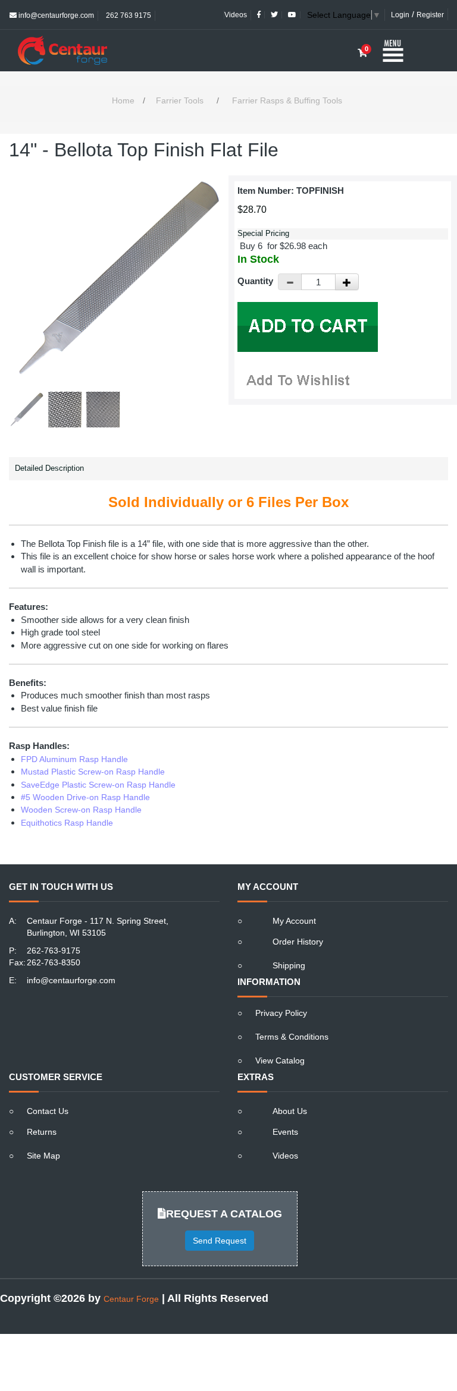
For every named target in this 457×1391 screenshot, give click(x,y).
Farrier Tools (180, 100)
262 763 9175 (127, 15)
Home (123, 100)
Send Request (219, 1240)
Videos (235, 15)
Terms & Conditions (291, 1036)
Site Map (43, 1155)
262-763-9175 (53, 950)
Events (285, 1132)
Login (400, 15)
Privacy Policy (281, 1013)
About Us (290, 1111)
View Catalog (280, 1060)
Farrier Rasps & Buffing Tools (287, 100)
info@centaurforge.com (55, 15)
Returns (42, 1132)
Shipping (289, 965)
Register (430, 15)
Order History (298, 941)
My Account (294, 921)
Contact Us (47, 1111)
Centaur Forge (131, 1299)
